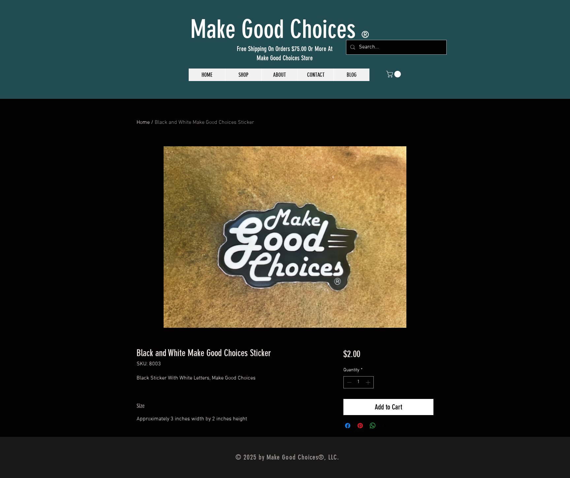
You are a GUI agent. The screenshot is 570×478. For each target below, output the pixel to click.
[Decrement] (348, 382)
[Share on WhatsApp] (373, 426)
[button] (394, 74)
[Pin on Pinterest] (360, 426)
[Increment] (368, 382)
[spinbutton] (358, 382)
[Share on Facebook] (348, 426)
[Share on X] (385, 426)
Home (143, 122)
